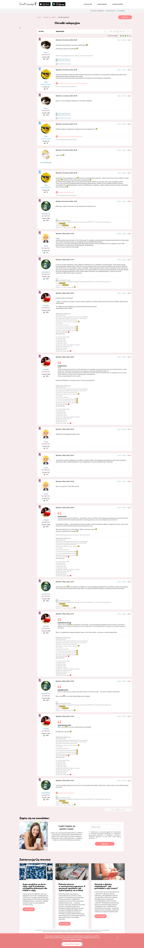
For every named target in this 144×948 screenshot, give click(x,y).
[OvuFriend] (27, 5)
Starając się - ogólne (49, 17)
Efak (45, 82)
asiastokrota (46, 214)
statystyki (88, 4)
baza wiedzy (102, 4)
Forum (39, 17)
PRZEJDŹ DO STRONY (72, 944)
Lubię (124, 40)
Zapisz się (104, 844)
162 (117, 31)
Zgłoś (129, 40)
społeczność (117, 4)
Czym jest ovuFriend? (97, 11)
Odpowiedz (125, 17)
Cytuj (118, 40)
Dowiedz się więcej (76, 939)
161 (114, 31)
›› (129, 31)
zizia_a (45, 52)
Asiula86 (46, 305)
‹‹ (105, 31)
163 (120, 31)
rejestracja (110, 11)
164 (123, 31)
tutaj (96, 838)
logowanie (121, 11)
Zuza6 (46, 246)
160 (111, 31)
